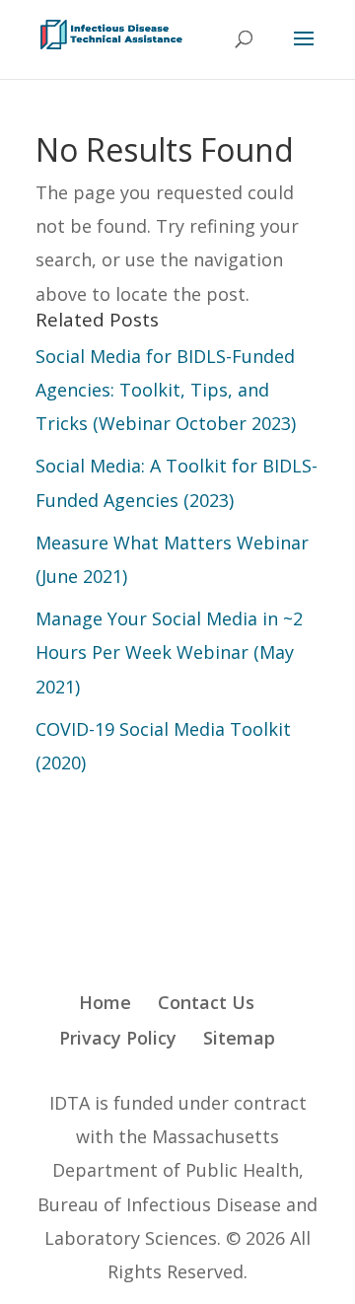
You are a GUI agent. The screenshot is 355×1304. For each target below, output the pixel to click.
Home (105, 1002)
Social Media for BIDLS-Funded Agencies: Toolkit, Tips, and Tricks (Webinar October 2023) (166, 389)
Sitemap (239, 1038)
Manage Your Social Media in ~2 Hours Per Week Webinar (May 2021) (169, 652)
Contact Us (206, 1002)
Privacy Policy (118, 1038)
